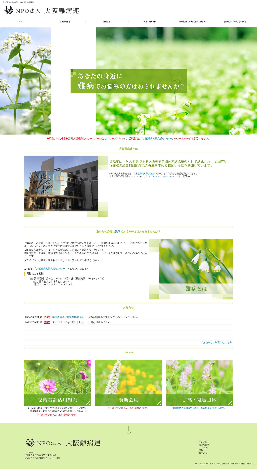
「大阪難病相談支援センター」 (148, 173)
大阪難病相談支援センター (157, 138)
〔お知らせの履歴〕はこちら (216, 342)
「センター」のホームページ (164, 176)
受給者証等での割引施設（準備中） (193, 22)
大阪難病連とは (64, 22)
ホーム (21, 22)
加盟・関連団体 (150, 22)
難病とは (106, 22)
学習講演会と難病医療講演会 (68, 317)
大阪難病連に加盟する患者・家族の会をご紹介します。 (199, 408)
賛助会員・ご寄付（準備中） (235, 22)
